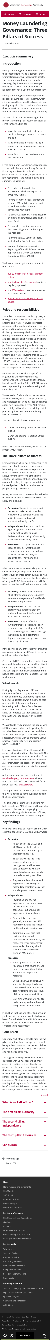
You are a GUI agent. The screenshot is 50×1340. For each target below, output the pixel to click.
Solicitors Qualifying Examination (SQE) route (23, 1288)
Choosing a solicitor (12, 1257)
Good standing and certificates (17, 1234)
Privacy (34, 1317)
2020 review (18, 290)
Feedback (25, 1335)
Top (44, 1338)
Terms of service (8, 1325)
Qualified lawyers (11, 1296)
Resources (8, 1226)
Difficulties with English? (32, 1321)
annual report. (26, 784)
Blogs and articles (11, 1199)
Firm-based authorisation (14, 1230)
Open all (44, 1095)
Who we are (8, 1249)
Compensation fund (12, 1269)
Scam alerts (8, 1278)
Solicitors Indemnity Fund (14, 1274)
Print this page (12, 1158)
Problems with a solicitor (14, 1265)
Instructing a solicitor (12, 1261)
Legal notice (31, 1329)
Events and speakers (12, 1207)
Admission (8, 1305)
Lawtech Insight (10, 1203)
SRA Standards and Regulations (17, 1218)
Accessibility (6, 1321)
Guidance (7, 1222)
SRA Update (8, 1191)
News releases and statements (17, 1187)
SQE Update (8, 1195)
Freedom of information (11, 1317)
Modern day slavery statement (13, 1329)
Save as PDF (11, 1163)
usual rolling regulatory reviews (18, 778)
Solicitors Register (11, 1253)
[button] (25, 1102)
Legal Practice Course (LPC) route (18, 1292)
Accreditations (22, 1325)
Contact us (17, 1321)
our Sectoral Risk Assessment (22, 282)
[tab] (25, 1103)
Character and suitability (14, 1300)
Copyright (25, 1317)
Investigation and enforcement (17, 1238)
